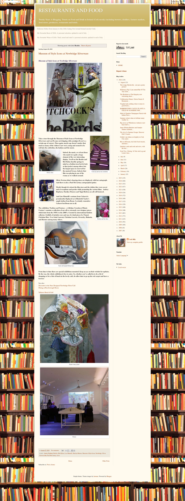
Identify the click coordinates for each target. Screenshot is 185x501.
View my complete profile (135, 242)
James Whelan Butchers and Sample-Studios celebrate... (131, 128)
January (123, 174)
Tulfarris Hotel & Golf (46, 292)
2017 (120, 201)
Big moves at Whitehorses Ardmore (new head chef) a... (132, 124)
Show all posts (86, 45)
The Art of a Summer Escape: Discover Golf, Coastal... (132, 133)
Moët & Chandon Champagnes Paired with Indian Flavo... (133, 114)
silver (58, 455)
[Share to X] (70, 451)
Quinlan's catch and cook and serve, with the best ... (132, 147)
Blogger (109, 476)
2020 (120, 192)
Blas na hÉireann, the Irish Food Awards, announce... (132, 143)
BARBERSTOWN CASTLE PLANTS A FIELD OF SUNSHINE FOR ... (132, 109)
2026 (120, 80)
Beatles (55, 453)
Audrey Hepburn (48, 453)
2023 (120, 184)
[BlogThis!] (68, 451)
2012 (120, 216)
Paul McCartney (51, 455)
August (123, 82)
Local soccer (122, 267)
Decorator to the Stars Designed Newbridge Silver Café (57, 285)
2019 (120, 195)
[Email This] (66, 451)
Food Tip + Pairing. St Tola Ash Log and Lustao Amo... (132, 152)
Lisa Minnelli (68, 453)
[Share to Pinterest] (74, 451)
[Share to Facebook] (72, 451)
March (123, 168)
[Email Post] (62, 450)
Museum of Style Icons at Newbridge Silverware (63, 53)
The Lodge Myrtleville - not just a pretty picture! (132, 86)
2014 (120, 210)
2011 (120, 219)
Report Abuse (121, 71)
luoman (96, 476)
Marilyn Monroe (77, 453)
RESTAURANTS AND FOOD (71, 10)
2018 (120, 198)
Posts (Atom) (51, 465)
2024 (120, 181)
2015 (120, 207)
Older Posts (105, 461)
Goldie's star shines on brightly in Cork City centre (132, 138)
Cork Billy (132, 239)
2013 (120, 213)
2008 (120, 228)
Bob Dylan (61, 453)
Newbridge (99, 453)
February (123, 171)
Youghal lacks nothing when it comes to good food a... (132, 105)
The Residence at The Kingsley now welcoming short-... (131, 95)
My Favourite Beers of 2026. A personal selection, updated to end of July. (62, 33)
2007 (120, 231)
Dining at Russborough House (49, 288)
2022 (120, 187)
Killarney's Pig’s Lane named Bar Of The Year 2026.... (132, 90)
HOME (120, 65)
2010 (120, 222)
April (122, 165)
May (122, 162)
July (122, 157)
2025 (120, 178)
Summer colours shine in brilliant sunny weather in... (132, 119)
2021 (120, 190)
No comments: (55, 450)
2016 (120, 204)
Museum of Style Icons (88, 453)
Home (70, 461)
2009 (120, 225)
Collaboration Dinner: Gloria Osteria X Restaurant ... (132, 100)
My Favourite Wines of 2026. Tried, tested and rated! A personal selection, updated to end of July (70, 37)
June (122, 160)
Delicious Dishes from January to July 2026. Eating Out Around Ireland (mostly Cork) (66, 29)
